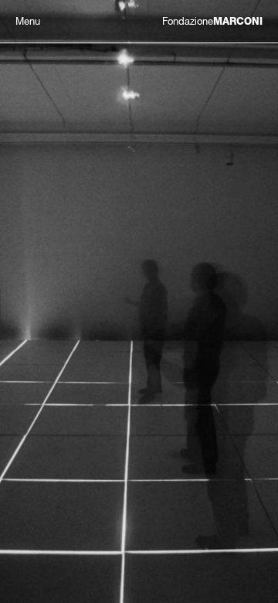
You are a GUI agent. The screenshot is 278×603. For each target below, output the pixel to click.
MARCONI (212, 21)
